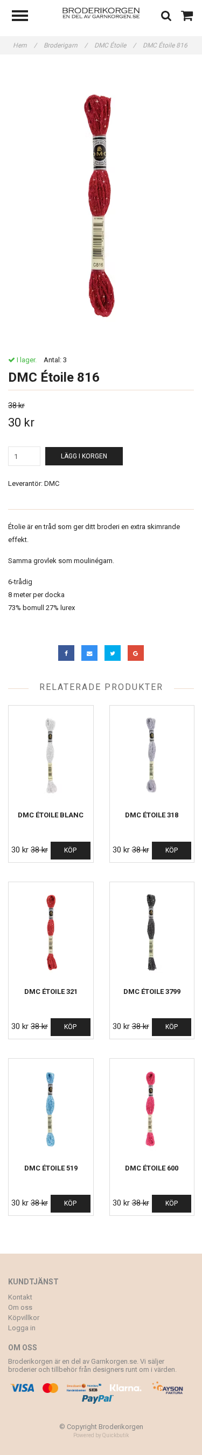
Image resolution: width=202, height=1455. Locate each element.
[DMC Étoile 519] (50, 1108)
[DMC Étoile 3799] (152, 932)
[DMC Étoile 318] (152, 755)
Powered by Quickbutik (101, 1435)
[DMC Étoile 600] (152, 1108)
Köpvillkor (23, 1318)
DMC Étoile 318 (151, 815)
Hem (25, 45)
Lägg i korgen (84, 456)
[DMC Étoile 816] (101, 205)
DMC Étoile (115, 45)
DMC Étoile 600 (151, 1168)
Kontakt (20, 1297)
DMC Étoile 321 (51, 991)
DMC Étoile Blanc (50, 815)
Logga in (22, 1328)
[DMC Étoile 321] (50, 932)
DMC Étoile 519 (51, 1168)
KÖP (70, 850)
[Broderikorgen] (101, 12)
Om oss (20, 1307)
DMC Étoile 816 (166, 45)
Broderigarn (65, 45)
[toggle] (25, 17)
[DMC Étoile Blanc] (50, 755)
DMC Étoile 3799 (151, 991)
